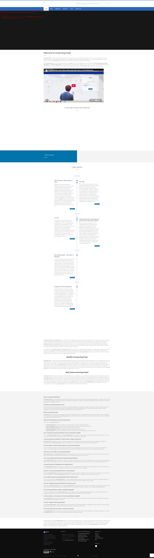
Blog (72, 8)
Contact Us (78, 8)
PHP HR (56, 218)
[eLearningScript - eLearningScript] (48, 3)
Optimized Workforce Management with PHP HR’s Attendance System (89, 220)
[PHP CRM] (52, 551)
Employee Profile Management (63, 286)
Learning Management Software (83, 533)
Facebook (96, 546)
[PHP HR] (46, 551)
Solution (65, 8)
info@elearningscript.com (69, 540)
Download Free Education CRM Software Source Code (87, 3)
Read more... (72, 208)
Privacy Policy (97, 536)
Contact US (97, 535)
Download (57, 8)
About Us (96, 533)
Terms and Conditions (99, 538)
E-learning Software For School (83, 539)
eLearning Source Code (82, 535)
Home (46, 8)
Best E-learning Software (82, 540)
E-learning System (81, 538)
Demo (51, 8)
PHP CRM (81, 182)
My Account (108, 3)
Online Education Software (82, 536)
